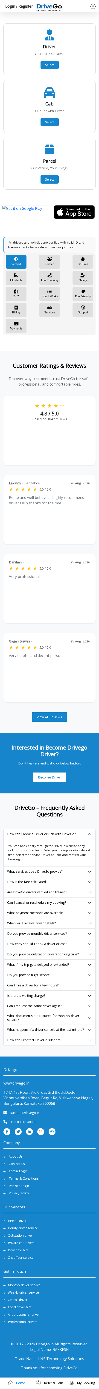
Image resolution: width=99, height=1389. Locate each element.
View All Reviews (49, 717)
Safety (83, 280)
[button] (18, 6)
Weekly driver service (23, 1292)
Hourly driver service (23, 1228)
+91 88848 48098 (23, 1122)
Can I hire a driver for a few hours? (32, 985)
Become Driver (49, 777)
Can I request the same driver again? (34, 1006)
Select (49, 65)
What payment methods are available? (35, 913)
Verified (16, 264)
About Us (16, 1156)
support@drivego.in (24, 1113)
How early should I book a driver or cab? (37, 944)
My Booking (86, 1383)
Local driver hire (20, 1307)
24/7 (16, 296)
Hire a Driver (17, 1221)
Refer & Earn (53, 1383)
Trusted (49, 264)
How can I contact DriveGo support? (34, 1040)
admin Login (18, 1171)
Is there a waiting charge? (26, 995)
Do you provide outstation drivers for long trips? (43, 954)
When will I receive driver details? (31, 923)
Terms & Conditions (24, 1178)
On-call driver (17, 1300)
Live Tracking (49, 280)
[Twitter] (18, 1131)
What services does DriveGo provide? (35, 871)
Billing (16, 312)
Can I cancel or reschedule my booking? (36, 902)
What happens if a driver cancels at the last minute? (45, 1029)
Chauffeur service (21, 1257)
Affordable (16, 280)
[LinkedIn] (29, 1131)
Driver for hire (18, 1250)
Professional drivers (22, 1322)
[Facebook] (6, 1131)
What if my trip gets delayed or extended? (38, 964)
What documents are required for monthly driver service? (43, 1018)
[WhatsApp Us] (52, 1131)
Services (49, 312)
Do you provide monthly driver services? (37, 933)
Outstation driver (20, 1235)
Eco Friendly (83, 296)
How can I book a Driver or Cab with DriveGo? (41, 834)
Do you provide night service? (29, 975)
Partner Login (19, 1186)
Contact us (17, 1164)
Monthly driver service (24, 1285)
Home (20, 1383)
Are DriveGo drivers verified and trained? (37, 892)
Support (83, 312)
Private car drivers (21, 1243)
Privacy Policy (19, 1193)
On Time (83, 264)
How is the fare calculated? (27, 882)
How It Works (49, 296)
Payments (16, 328)
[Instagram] (40, 1131)
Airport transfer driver (24, 1314)
